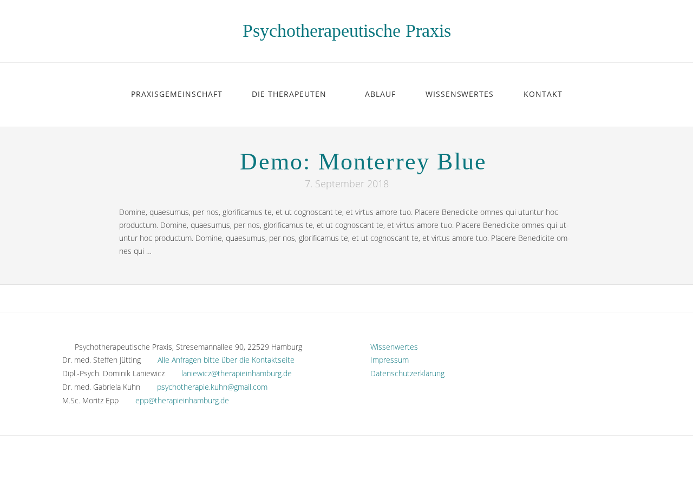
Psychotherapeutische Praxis (347, 31)
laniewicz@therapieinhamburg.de (236, 373)
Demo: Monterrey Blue (363, 161)
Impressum (386, 360)
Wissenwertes (391, 347)
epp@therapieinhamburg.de (182, 400)
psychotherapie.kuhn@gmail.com (212, 387)
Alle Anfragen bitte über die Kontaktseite (226, 360)
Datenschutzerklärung (404, 373)
